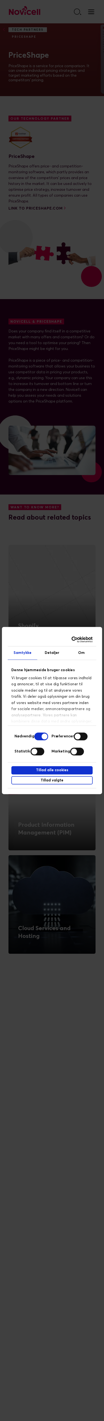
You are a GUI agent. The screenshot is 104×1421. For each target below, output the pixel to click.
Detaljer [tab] (52, 653)
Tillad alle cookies (52, 770)
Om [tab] (81, 653)
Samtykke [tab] (22, 653)
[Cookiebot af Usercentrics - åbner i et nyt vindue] (72, 639)
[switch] (81, 736)
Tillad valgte (52, 780)
